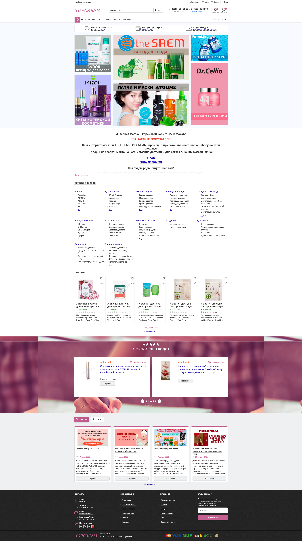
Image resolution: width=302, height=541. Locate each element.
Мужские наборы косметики (213, 236)
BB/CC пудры (84, 230)
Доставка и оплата (129, 504)
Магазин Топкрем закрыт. (88, 449)
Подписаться (212, 518)
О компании (126, 500)
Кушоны (81, 233)
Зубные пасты (115, 236)
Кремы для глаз (146, 201)
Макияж (112, 207)
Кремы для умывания (179, 201)
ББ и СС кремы (115, 195)
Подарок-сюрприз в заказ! (166, 449)
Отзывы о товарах (168, 500)
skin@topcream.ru (86, 513)
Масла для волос (146, 233)
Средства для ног (116, 227)
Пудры (81, 236)
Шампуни (143, 224)
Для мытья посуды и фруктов (121, 256)
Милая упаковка (177, 224)
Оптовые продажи (129, 509)
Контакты (219, 20)
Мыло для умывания (179, 204)
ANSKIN (81, 201)
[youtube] (85, 526)
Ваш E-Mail (204, 510)
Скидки (163, 509)
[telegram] (89, 526)
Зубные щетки (115, 233)
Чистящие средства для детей (91, 262)
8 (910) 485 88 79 (199, 9)
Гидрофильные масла (179, 207)
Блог (162, 518)
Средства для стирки (118, 248)
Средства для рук (116, 224)
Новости (125, 518)
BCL (80, 207)
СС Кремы (82, 227)
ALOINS (81, 198)
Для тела (204, 230)
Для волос (205, 233)
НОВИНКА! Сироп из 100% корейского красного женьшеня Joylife (207, 451)
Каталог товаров (91, 20)
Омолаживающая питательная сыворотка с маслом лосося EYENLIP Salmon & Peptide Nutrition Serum (123, 369)
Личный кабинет (128, 513)
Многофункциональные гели (151, 207)
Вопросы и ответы (168, 522)
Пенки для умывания (179, 195)
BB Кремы (82, 224)
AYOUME (82, 204)
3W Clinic (82, 195)
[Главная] (77, 20)
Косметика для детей (87, 248)
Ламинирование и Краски (150, 236)
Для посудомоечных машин (121, 259)
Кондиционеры (145, 227)
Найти (158, 10)
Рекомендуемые (167, 513)
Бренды (129, 20)
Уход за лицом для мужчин (212, 227)
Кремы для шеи (146, 204)
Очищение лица (207, 224)
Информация (111, 20)
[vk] (81, 526)
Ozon (151, 158)
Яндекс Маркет (151, 161)
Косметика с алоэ (208, 198)
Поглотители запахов (118, 262)
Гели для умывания (178, 198)
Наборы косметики (178, 227)
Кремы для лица (146, 195)
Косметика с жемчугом (210, 212)
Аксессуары (114, 198)
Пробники (113, 201)
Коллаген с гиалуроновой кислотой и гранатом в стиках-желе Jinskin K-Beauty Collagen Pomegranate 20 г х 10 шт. (200, 369)
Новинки (164, 504)
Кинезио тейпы (207, 195)
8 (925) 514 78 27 (180, 9)
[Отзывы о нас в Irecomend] (92, 526)
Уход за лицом (115, 204)
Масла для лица (146, 198)
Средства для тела (117, 230)
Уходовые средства (147, 230)
